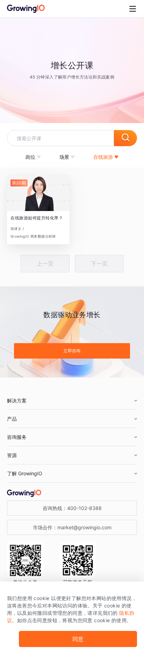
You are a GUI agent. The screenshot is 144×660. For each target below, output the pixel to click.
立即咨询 (72, 350)
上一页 (45, 263)
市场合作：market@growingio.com (72, 527)
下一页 (99, 263)
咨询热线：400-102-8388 (72, 508)
